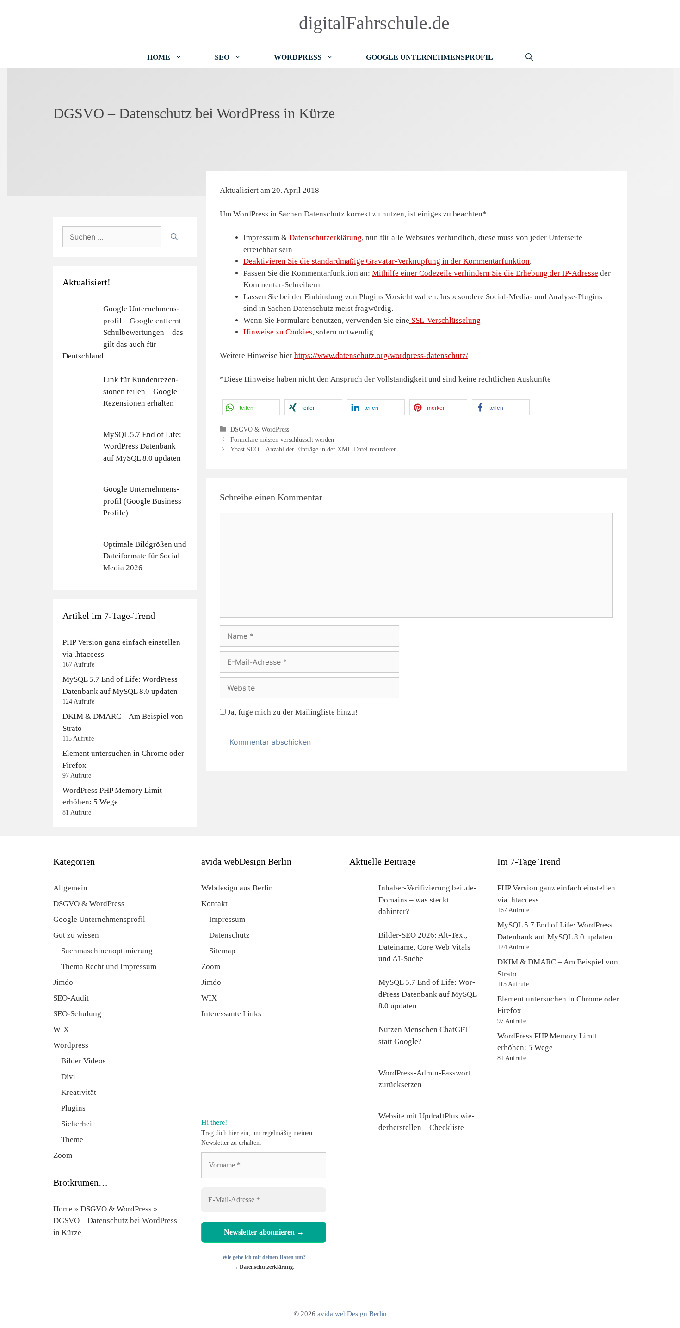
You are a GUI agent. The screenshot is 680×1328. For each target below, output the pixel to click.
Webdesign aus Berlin (237, 887)
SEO (222, 57)
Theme (72, 1139)
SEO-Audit (71, 998)
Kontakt (214, 903)
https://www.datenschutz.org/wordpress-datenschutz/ (381, 355)
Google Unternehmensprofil (429, 57)
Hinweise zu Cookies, (278, 331)
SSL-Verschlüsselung (445, 320)
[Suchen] (174, 236)
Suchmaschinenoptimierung (107, 950)
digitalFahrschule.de (374, 22)
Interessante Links (231, 1013)
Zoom (62, 1155)
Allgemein (70, 887)
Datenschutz (229, 935)
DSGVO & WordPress (259, 429)
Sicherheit (77, 1123)
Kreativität (78, 1092)
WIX (61, 1029)
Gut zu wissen (76, 935)
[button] (251, 407)
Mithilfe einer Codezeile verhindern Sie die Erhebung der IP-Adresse (485, 273)
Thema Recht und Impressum (108, 966)
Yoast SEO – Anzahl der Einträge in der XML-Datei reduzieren (313, 449)
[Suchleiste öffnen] (529, 57)
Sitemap (222, 950)
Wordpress (70, 1045)
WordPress (297, 57)
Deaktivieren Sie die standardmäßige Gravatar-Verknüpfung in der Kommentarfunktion (386, 261)
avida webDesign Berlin (352, 1313)
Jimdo (63, 982)
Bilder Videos (83, 1060)
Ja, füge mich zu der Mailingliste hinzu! (292, 712)
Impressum (227, 919)
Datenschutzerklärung (325, 237)
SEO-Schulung (77, 1013)
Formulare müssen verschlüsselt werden (282, 439)
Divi (68, 1076)
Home (158, 57)
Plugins (73, 1108)
